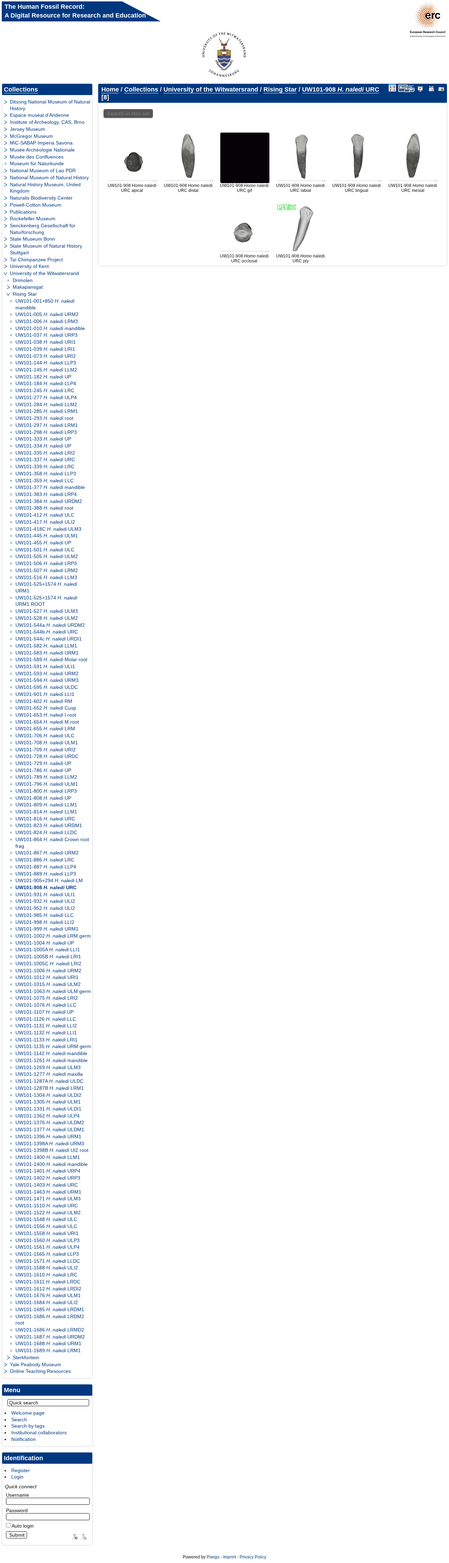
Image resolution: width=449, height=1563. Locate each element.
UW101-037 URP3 (46, 335)
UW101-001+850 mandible (44, 304)
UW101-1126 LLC (45, 1019)
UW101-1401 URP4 (47, 1171)
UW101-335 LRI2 (45, 453)
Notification (23, 1439)
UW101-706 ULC (44, 735)
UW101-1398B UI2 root (51, 1150)
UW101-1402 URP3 (47, 1178)
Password (17, 1510)
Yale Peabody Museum (35, 1364)
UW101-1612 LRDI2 (48, 1289)
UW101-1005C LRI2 (48, 963)
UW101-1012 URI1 (47, 977)
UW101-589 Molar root (51, 659)
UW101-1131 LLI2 (46, 1025)
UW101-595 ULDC (46, 687)
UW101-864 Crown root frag (52, 843)
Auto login (22, 1526)
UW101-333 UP (43, 439)
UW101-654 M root (47, 722)
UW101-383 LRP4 (46, 494)
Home (110, 89)
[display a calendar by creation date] (441, 88)
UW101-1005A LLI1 (47, 949)
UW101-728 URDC (47, 756)
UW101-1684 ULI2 (46, 1302)
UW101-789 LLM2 (46, 777)
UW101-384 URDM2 (48, 501)
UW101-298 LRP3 (46, 432)
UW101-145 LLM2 (46, 370)
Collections (21, 89)
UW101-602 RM (43, 701)
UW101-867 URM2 (47, 853)
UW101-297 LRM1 (46, 425)
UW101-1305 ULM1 (48, 1102)
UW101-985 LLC (44, 915)
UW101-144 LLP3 (45, 362)
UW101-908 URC (45, 887)
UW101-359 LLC (44, 480)
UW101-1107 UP (44, 1012)
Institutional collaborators (39, 1432)
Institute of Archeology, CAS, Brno (47, 122)
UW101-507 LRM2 (46, 570)
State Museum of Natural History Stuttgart (46, 249)
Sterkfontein (26, 1357)
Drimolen (23, 280)
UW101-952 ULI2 (45, 908)
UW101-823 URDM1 (48, 825)
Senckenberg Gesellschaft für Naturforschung (42, 229)
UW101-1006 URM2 (48, 970)
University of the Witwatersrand (44, 273)
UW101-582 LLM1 (46, 646)
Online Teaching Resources (40, 1371)
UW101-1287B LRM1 (49, 1088)
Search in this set (128, 113)
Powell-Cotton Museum (35, 205)
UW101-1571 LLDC (47, 1261)
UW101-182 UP (43, 377)
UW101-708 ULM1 (46, 742)
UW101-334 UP (43, 446)
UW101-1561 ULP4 (47, 1247)
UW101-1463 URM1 (48, 1192)
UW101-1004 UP (44, 943)
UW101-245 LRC (44, 390)
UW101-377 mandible (50, 487)
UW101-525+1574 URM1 (46, 587)
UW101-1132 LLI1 (46, 1032)
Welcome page (28, 1413)
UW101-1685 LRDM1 (49, 1309)
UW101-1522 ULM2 (48, 1212)
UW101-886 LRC (44, 860)
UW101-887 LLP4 (45, 867)
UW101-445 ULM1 (46, 535)
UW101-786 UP (43, 770)
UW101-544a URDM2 (50, 625)
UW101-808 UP (43, 798)
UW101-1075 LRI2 (46, 998)
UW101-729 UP (43, 763)
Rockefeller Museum (32, 218)
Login (17, 1477)
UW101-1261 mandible (51, 1060)
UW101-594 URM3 (47, 680)
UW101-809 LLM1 (46, 804)
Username (17, 1495)
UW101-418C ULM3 (48, 529)
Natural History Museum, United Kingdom (45, 188)
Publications (23, 212)
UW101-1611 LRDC (47, 1281)
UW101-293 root (44, 418)
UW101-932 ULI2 (45, 901)
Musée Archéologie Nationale (42, 150)
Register (20, 1470)
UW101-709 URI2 (45, 749)
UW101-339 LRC (44, 466)
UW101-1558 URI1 (47, 1233)
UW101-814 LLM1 (46, 811)
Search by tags (28, 1426)
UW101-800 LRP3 (46, 791)
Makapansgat (28, 287)
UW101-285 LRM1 (46, 411)
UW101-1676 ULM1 (48, 1295)
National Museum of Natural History (49, 177)
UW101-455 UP (43, 542)
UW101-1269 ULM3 (48, 1067)
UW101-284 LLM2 (46, 404)
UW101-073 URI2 (45, 356)
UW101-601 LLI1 (44, 694)
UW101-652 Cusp (45, 708)
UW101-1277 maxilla (49, 1074)
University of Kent (29, 266)
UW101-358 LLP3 (45, 473)
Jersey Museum (27, 129)
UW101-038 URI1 (45, 342)
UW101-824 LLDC (46, 832)
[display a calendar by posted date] (431, 88)
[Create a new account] (74, 1536)
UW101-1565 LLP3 (47, 1254)
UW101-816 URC (45, 818)
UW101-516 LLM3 (46, 577)
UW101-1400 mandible (51, 1164)
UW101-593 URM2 (47, 673)
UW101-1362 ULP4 (47, 1116)
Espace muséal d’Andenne (39, 115)
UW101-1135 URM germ (53, 1046)
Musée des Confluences (36, 157)
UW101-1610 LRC (46, 1274)
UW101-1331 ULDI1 (48, 1109)
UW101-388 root (44, 508)
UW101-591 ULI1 (45, 666)
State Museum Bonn (32, 239)
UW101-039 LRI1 (45, 349)
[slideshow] (420, 88)
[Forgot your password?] (83, 1536)
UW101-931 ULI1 (45, 894)
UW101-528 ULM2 (46, 618)
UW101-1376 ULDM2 (49, 1122)
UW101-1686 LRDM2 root (49, 1320)
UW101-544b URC (46, 632)
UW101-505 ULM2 (46, 556)
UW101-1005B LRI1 (48, 956)
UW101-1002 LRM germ (53, 936)
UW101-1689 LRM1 (48, 1350)
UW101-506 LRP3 (46, 563)
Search (19, 1419)
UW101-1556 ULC (46, 1226)
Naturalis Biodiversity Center (41, 198)
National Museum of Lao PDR (43, 170)
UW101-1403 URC (46, 1185)
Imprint (229, 1557)
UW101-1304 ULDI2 (48, 1095)
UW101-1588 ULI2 (46, 1267)
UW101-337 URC (45, 459)
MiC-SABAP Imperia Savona (41, 143)
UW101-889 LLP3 (45, 874)
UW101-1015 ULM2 (48, 984)
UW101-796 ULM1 (46, 784)
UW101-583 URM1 (47, 653)
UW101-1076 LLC (45, 1005)
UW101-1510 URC (46, 1205)
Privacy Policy (253, 1557)
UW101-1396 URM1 (48, 1136)
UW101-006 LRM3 (46, 321)
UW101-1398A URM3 (49, 1143)
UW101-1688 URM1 (48, 1343)
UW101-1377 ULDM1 (49, 1129)
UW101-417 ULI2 (45, 522)
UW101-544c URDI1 (48, 639)
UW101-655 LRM (45, 728)
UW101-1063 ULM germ (53, 991)
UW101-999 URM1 (47, 929)
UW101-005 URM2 (47, 314)
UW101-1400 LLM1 (47, 1157)
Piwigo (213, 1557)
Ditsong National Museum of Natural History (50, 105)
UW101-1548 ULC (46, 1219)
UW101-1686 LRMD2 (49, 1330)
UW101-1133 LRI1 (46, 1039)
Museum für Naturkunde (37, 163)
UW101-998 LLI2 (44, 922)
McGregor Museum (31, 136)
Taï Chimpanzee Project (36, 259)
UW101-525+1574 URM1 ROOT (46, 601)
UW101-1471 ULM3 (48, 1198)
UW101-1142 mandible (51, 1053)
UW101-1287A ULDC (49, 1081)
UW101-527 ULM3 (46, 611)
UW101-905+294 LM (49, 880)
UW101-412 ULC (44, 515)
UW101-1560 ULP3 (47, 1240)
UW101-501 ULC (44, 549)
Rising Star (25, 294)
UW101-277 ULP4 (46, 397)
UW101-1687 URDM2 (50, 1337)
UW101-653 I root (45, 715)
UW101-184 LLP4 (45, 383)
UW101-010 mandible (50, 328)
